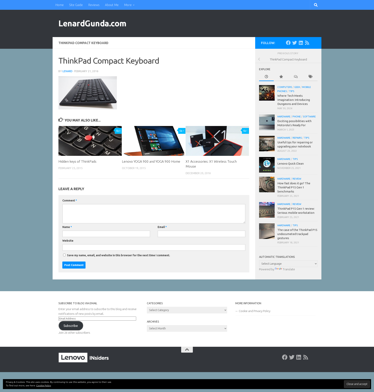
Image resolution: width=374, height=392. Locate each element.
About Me (112, 5)
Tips (291, 91)
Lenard (67, 71)
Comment (69, 200)
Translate (289, 269)
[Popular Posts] (281, 77)
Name (67, 227)
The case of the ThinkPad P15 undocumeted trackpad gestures (297, 234)
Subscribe (71, 325)
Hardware (283, 116)
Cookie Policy (43, 385)
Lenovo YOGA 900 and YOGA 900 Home (151, 161)
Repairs (297, 138)
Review (297, 178)
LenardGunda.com (92, 23)
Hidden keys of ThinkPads (77, 161)
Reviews (94, 5)
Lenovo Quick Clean (290, 163)
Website (67, 240)
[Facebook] (288, 42)
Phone (297, 116)
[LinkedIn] (300, 42)
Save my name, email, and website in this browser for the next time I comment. (118, 255)
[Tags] (310, 77)
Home (59, 5)
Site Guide (76, 5)
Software (309, 116)
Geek (297, 87)
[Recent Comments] (295, 77)
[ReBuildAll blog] (307, 42)
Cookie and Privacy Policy (254, 311)
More (128, 5)
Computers (284, 87)
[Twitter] (294, 42)
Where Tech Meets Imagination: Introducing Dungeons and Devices (293, 100)
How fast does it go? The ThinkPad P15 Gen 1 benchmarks (293, 187)
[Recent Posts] (266, 77)
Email (162, 227)
